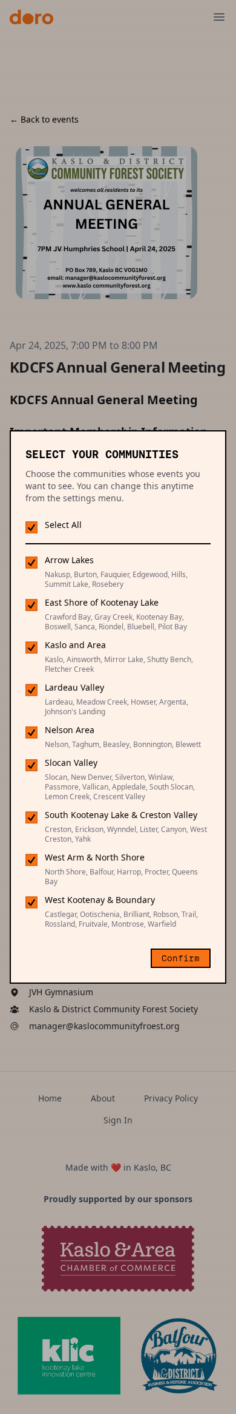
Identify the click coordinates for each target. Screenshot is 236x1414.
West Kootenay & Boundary (100, 899)
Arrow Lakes (69, 560)
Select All (63, 524)
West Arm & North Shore (95, 857)
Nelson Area (69, 730)
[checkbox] (31, 526)
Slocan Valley (71, 762)
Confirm (181, 958)
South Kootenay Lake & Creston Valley (121, 814)
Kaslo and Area (75, 645)
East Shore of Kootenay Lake (102, 602)
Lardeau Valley (74, 687)
